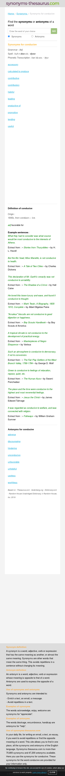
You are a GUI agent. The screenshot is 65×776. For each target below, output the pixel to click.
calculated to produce (18, 71)
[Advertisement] (32, 168)
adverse (12, 434)
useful (11, 126)
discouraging (14, 441)
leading (11, 98)
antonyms (42, 22)
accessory (13, 64)
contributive (13, 78)
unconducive (14, 455)
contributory (14, 85)
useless (12, 475)
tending (11, 119)
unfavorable (13, 461)
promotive (13, 112)
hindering (12, 448)
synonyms (25, 22)
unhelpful (12, 468)
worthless (12, 482)
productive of (14, 105)
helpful (11, 91)
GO (54, 31)
